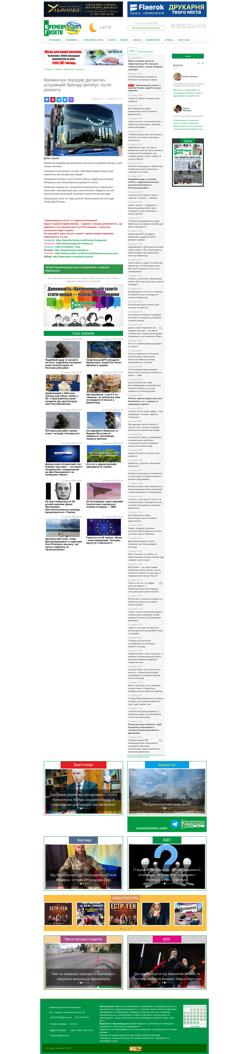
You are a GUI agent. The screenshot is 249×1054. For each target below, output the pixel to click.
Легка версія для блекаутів (146, 28)
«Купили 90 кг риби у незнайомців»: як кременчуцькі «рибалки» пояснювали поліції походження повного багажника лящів (145, 441)
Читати (187, 173)
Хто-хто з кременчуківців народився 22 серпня (101, 465)
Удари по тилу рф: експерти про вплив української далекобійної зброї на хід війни (145, 631)
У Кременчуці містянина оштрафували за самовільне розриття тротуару (141, 643)
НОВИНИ (71, 40)
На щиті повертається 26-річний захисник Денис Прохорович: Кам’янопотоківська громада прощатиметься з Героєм (143, 357)
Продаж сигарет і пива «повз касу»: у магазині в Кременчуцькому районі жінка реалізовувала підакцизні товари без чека (145, 657)
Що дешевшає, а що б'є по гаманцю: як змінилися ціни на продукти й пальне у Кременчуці (103, 398)
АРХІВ (168, 40)
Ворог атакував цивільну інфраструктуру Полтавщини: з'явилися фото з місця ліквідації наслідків (145, 65)
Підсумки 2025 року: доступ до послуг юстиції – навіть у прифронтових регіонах (187, 123)
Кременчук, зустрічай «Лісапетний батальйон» (144, 464)
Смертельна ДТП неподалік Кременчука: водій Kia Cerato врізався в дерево (103, 363)
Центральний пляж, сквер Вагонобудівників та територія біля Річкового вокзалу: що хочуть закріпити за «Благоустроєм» (63, 544)
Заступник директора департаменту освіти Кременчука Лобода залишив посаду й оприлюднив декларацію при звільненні (83, 800)
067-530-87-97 (82, 1017)
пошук (188, 56)
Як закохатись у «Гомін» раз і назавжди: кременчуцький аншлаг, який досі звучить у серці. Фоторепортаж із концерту (167, 974)
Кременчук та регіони (74, 69)
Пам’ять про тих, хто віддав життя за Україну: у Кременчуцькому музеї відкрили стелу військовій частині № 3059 (143, 587)
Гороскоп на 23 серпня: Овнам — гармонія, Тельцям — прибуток (144, 196)
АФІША (137, 40)
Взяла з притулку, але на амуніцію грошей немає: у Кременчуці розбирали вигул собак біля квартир (145, 688)
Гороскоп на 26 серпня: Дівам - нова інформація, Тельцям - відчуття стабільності (104, 540)
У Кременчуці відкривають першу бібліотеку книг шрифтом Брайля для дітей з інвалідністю (145, 224)
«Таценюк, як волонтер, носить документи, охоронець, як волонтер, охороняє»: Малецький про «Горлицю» (167, 875)
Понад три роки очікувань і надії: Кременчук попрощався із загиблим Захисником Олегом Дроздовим (145, 728)
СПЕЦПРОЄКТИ (93, 40)
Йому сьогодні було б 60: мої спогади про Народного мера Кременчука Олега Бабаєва (187, 91)
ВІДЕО (124, 40)
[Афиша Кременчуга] (125, 898)
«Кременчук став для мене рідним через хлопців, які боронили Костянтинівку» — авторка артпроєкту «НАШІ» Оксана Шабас (83, 875)
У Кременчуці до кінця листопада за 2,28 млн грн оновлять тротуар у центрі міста (145, 137)
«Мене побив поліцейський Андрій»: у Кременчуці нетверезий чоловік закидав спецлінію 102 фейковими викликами (145, 616)
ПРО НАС (184, 40)
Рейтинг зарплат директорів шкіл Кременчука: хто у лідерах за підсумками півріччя (145, 401)
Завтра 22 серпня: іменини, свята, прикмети (144, 454)
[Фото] (167, 939)
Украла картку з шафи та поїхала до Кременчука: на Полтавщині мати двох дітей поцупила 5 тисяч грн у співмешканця (145, 267)
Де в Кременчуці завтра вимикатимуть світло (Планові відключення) (142, 111)
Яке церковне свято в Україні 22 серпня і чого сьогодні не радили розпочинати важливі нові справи (144, 427)
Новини (58, 69)
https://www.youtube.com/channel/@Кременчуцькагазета (86, 253)
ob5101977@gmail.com (61, 1017)
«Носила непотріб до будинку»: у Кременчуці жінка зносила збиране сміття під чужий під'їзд (144, 714)
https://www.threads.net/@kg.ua (71, 250)
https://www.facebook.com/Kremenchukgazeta (81, 240)
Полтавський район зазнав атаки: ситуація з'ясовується (62, 432)
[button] (50, 791)
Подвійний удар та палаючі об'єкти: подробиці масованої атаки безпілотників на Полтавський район (63, 364)
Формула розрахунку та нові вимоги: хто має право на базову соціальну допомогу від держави (145, 476)
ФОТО (112, 40)
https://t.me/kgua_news (67, 247)
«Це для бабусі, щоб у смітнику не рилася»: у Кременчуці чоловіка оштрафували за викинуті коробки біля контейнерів (144, 673)
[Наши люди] (83, 840)
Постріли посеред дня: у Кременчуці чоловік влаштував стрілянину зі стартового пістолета (145, 169)
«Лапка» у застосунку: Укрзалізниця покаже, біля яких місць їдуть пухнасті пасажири (146, 281)
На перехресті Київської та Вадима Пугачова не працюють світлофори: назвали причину (102, 434)
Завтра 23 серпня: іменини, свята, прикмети (144, 99)
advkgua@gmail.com (59, 1035)
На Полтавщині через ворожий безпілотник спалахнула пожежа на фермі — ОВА (104, 504)
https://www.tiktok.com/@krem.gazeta (72, 256)
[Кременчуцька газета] (62, 28)
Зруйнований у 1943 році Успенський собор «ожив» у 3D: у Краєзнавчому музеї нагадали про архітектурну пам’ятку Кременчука (61, 398)
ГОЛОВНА (55, 40)
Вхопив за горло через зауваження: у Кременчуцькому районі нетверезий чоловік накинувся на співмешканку (145, 489)
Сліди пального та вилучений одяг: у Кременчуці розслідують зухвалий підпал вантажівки (145, 124)
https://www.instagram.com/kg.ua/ (74, 243)
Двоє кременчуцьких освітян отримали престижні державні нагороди (142, 544)
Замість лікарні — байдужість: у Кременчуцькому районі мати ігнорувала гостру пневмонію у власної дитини (143, 209)
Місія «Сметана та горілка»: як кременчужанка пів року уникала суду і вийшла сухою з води (146, 557)
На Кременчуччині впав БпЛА (167, 804)
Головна (48, 69)
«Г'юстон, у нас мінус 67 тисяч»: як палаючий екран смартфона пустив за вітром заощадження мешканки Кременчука (145, 503)
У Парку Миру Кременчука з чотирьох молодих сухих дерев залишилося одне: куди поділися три (146, 701)
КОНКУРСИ (153, 40)
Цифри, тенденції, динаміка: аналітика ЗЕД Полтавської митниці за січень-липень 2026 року (145, 531)
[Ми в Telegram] (167, 824)
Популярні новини (145, 52)
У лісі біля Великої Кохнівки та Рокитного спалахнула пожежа (142, 78)
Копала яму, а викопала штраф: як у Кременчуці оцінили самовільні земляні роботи (145, 602)
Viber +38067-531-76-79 (81, 1030)
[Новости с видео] (167, 840)
